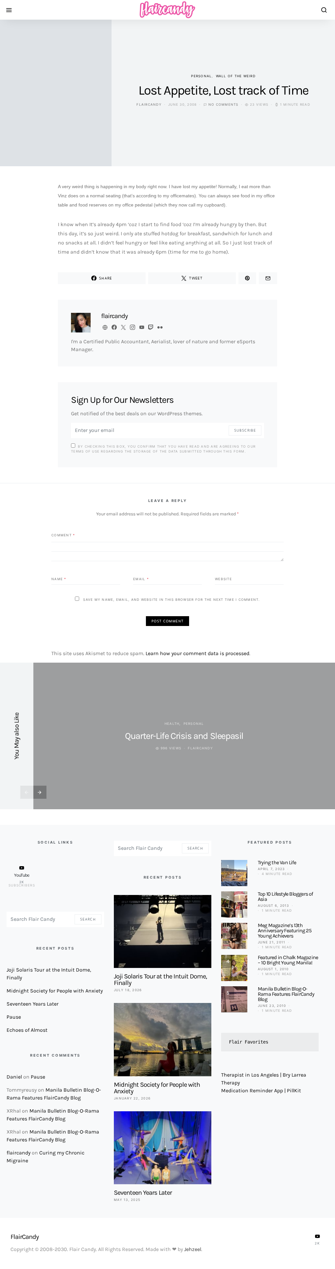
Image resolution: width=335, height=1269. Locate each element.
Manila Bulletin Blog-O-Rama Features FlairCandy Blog (286, 994)
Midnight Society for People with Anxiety (55, 991)
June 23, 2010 (272, 1006)
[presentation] (26, 792)
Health (172, 723)
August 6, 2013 (273, 905)
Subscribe (245, 430)
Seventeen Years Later (33, 1004)
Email (141, 579)
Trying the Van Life (277, 862)
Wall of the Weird (236, 76)
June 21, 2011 (271, 942)
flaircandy (149, 104)
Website (223, 579)
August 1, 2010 (273, 969)
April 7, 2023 (271, 869)
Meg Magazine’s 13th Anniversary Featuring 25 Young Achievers (284, 930)
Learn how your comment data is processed (197, 653)
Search (88, 919)
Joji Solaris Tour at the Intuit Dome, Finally (160, 980)
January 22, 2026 (132, 1098)
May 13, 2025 (127, 1200)
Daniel (14, 1077)
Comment (63, 535)
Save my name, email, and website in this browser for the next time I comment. (171, 599)
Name (58, 579)
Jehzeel (192, 1249)
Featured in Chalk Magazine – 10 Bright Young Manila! (288, 960)
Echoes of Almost (27, 1030)
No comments (223, 104)
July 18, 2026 (128, 990)
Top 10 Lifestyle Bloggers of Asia (285, 896)
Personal (201, 76)
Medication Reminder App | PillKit (261, 1090)
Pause (14, 1017)
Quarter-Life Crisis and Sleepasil (184, 735)
